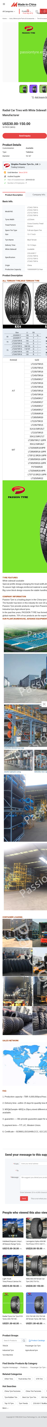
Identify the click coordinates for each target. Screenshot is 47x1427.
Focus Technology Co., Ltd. (32, 1417)
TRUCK (5, 1345)
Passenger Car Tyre (32, 1345)
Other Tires (9, 1379)
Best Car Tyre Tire (29, 1397)
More (5, 1408)
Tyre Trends (23, 1403)
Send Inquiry (24, 136)
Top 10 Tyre (9, 1403)
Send (24, 1198)
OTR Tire (39, 1379)
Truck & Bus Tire (24, 1379)
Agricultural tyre (31, 1350)
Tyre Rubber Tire (11, 1397)
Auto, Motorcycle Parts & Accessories (21, 18)
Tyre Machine (8, 1355)
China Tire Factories (33, 1391)
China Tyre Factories (12, 1391)
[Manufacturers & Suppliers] (23, 4)
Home (5, 18)
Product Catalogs (38, 1340)
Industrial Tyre (8, 1350)
